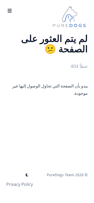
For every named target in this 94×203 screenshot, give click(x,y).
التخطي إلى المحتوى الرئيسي (55, 5)
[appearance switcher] (27, 175)
